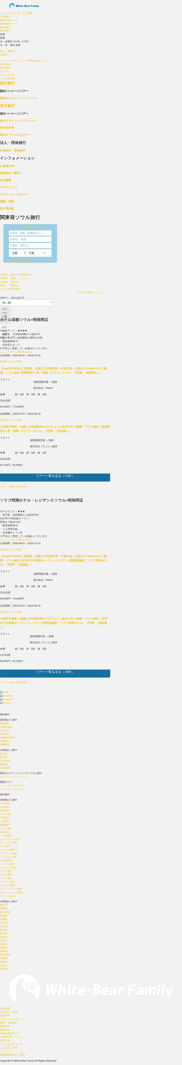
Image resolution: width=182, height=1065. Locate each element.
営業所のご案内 (10, 173)
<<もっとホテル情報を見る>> (16, 351)
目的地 (13, 239)
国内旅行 (5, 27)
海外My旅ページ (9, 23)
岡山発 (3, 933)
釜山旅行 (5, 832)
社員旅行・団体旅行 (13, 150)
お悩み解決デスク (10, 1033)
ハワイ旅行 (6, 871)
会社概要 (5, 180)
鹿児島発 (5, 954)
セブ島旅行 (6, 860)
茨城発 (3, 929)
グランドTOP (7, 74)
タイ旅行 (5, 846)
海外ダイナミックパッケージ (18, 120)
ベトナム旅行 (7, 864)
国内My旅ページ (9, 20)
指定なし (25, 245)
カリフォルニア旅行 (11, 892)
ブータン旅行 (7, 881)
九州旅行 (5, 730)
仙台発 (3, 965)
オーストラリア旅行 (11, 888)
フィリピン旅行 (8, 856)
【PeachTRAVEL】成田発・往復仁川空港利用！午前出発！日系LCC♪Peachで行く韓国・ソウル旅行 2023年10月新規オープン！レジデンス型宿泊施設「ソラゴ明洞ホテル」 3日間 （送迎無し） (53, 560)
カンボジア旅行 (8, 867)
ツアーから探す (4, 315)
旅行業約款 (7, 208)
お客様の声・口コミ (11, 1036)
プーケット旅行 (8, 853)
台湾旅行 (5, 803)
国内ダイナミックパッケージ (18, 98)
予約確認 (5, 16)
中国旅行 (5, 817)
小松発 (3, 922)
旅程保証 (5, 1029)
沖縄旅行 (5, 723)
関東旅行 (5, 741)
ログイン (5, 71)
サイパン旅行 (7, 885)
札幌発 (3, 919)
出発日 (13, 245)
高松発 (3, 940)
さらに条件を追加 (10, 288)
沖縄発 (3, 958)
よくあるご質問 (8, 1047)
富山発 (3, 926)
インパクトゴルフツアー (13, 785)
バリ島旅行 (6, 835)
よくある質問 (7, 78)
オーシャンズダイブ (11, 789)
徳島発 (3, 944)
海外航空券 (7, 127)
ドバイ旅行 (6, 878)
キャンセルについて (11, 1044)
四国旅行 (5, 734)
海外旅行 (5, 30)
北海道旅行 (6, 726)
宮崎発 (3, 951)
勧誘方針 (5, 1026)
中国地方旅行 (7, 737)
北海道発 (5, 767)
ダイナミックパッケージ (13, 776)
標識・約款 (7, 201)
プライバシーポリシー (14, 194)
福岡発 (3, 764)
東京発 (3, 753)
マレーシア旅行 (8, 842)
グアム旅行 (6, 874)
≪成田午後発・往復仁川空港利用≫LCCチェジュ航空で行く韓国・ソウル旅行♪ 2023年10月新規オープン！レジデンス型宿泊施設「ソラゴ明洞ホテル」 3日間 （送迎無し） (54, 623)
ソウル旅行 (6, 828)
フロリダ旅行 (7, 896)
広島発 (3, 937)
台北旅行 (5, 806)
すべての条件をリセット (30, 226)
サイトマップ (8, 187)
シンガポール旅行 (10, 839)
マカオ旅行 (6, 814)
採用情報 (5, 1015)
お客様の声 (7, 166)
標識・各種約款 (8, 1022)
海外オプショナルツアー (15, 134)
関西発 (3, 757)
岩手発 (3, 969)
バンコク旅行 (7, 849)
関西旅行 (5, 744)
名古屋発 (5, 760)
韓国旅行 (5, 824)
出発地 (13, 233)
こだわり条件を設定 (18, 260)
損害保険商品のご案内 (12, 1054)
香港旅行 (5, 810)
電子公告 (5, 1040)
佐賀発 (3, 947)
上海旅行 (5, 821)
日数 (2, 285)
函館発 (3, 961)
